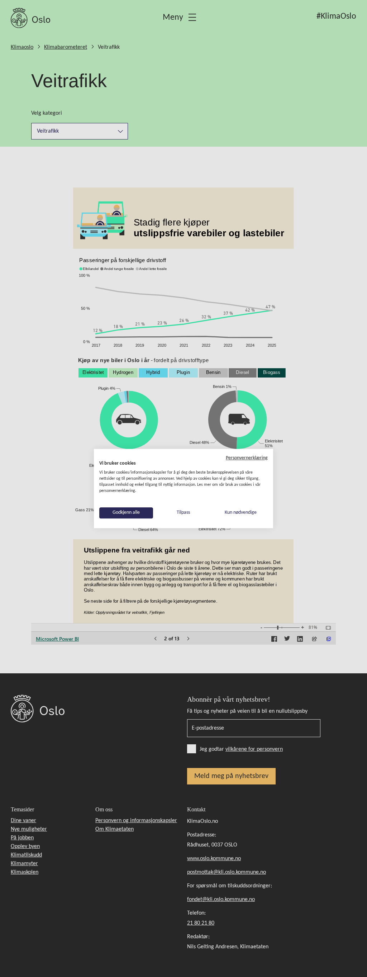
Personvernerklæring (247, 458)
